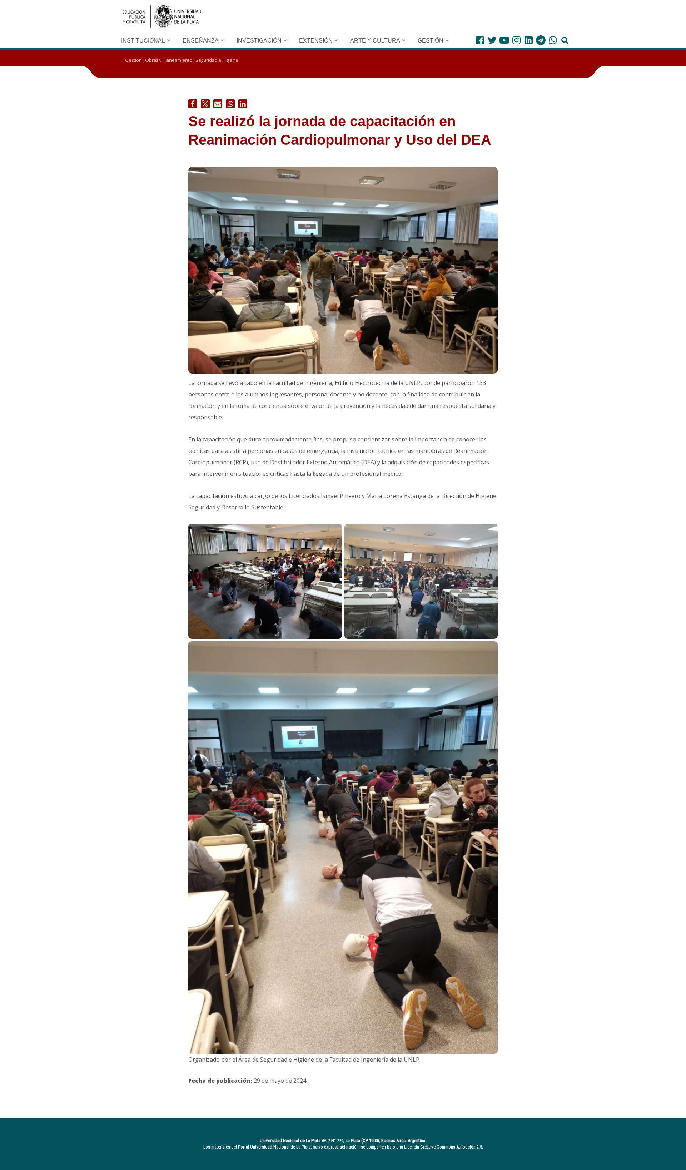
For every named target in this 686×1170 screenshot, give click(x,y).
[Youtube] (504, 40)
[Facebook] (480, 40)
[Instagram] (516, 40)
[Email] (217, 103)
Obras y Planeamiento (168, 60)
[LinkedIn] (528, 40)
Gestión (133, 60)
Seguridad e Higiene (216, 60)
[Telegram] (541, 40)
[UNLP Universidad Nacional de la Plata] (162, 16)
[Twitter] (492, 40)
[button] (168, 40)
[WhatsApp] (553, 40)
